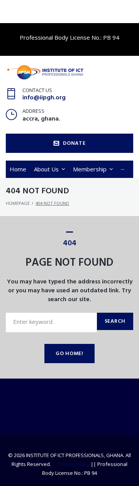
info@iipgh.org (44, 98)
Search (115, 321)
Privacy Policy (74, 464)
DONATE (74, 143)
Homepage (18, 203)
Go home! (69, 353)
